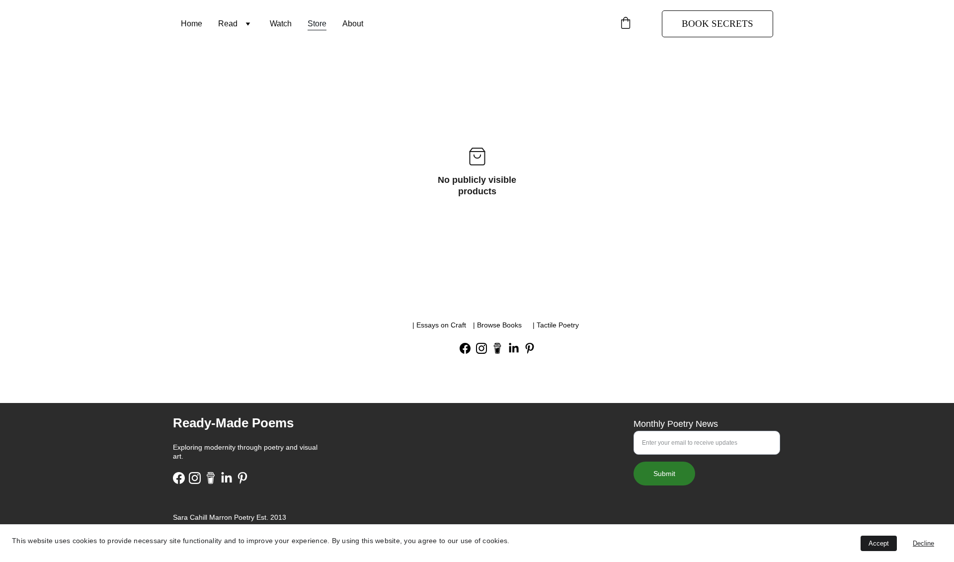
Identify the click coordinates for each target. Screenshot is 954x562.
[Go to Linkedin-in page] (513, 348)
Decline (923, 543)
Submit (664, 474)
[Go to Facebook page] (465, 348)
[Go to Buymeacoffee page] (497, 348)
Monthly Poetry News (676, 424)
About (352, 23)
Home (191, 23)
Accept (879, 543)
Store (317, 23)
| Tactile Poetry (556, 325)
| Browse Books (497, 325)
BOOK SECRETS (717, 23)
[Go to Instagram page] (481, 348)
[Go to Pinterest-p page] (529, 348)
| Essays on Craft (439, 325)
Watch (281, 23)
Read (228, 23)
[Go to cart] (625, 23)
